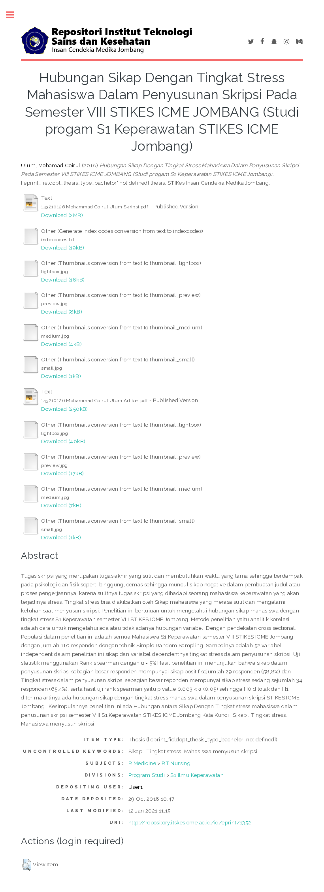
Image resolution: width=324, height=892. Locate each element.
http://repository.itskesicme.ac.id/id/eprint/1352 (189, 822)
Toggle (14, 15)
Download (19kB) (62, 247)
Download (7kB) (61, 505)
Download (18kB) (63, 279)
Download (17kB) (62, 473)
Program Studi (146, 775)
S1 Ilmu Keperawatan (197, 775)
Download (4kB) (61, 344)
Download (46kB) (63, 441)
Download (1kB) (61, 376)
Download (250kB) (64, 409)
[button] (26, 865)
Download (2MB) (62, 215)
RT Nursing (176, 763)
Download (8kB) (61, 311)
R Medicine (142, 763)
